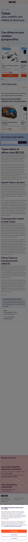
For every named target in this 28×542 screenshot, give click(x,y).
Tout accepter (14, 531)
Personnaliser (14, 534)
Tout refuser (14, 538)
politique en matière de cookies (12, 526)
